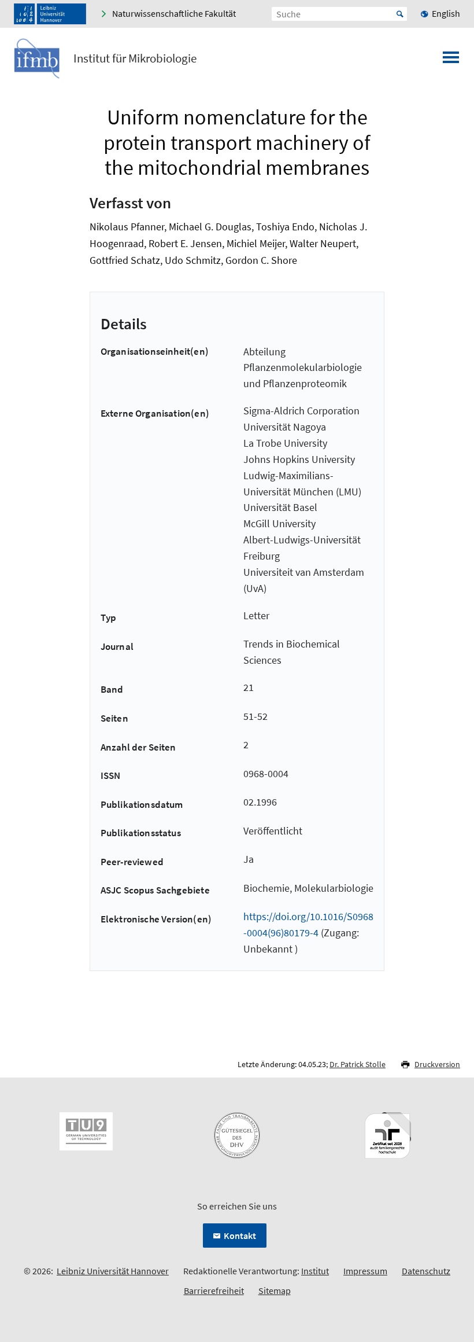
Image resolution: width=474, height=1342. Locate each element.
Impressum (365, 1271)
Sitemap (274, 1290)
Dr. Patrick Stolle (357, 1064)
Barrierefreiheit (214, 1290)
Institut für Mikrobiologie (135, 58)
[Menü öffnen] (451, 61)
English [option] (446, 13)
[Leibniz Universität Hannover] (50, 13)
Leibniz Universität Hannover (113, 1271)
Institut (315, 1271)
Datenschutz (426, 1271)
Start (400, 14)
